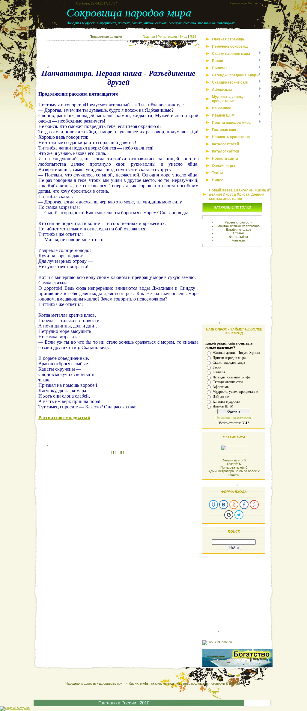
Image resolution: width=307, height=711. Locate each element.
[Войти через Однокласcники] (233, 504)
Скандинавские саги (228, 382)
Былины (219, 372)
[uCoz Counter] (234, 453)
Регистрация (167, 36)
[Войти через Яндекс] (254, 504)
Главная (149, 36)
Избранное (221, 396)
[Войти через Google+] (228, 514)
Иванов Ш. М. (223, 406)
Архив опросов (242, 417)
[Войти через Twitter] (238, 514)
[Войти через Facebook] (244, 504)
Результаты (223, 417)
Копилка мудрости (226, 401)
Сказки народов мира (229, 362)
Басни (217, 367)
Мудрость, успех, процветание (235, 392)
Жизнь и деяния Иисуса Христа (236, 353)
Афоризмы (221, 387)
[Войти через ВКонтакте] (223, 504)
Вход (183, 36)
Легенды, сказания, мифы (232, 377)
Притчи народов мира (229, 357)
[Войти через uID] (213, 504)
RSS (193, 36)
